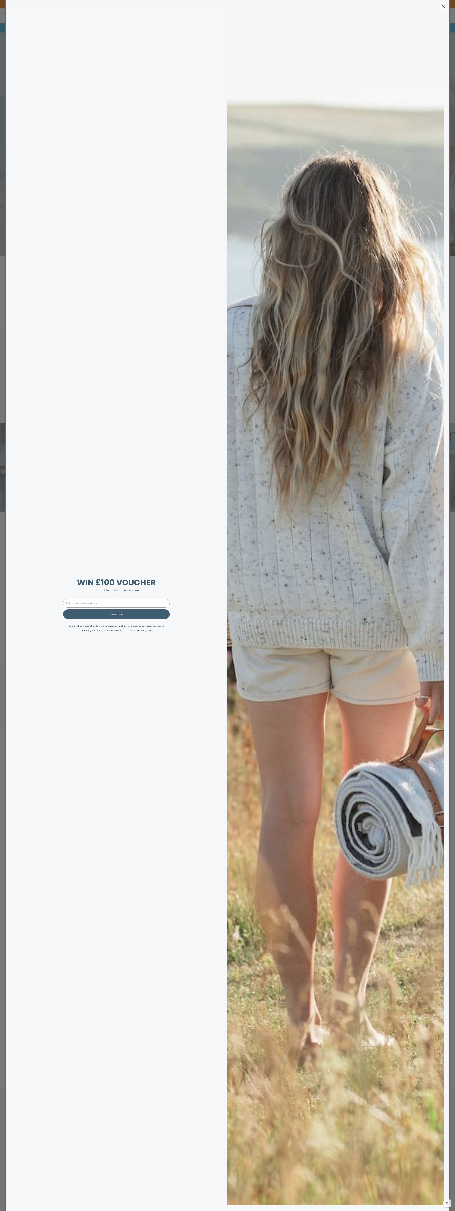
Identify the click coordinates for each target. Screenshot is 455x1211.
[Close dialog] (443, 6)
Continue (116, 614)
